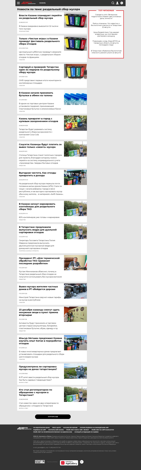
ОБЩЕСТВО (22, 165)
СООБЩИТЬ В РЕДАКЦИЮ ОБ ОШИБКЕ (86, 432)
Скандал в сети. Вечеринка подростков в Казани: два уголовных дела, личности (106, 16)
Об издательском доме (41, 427)
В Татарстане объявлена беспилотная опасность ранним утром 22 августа (106, 52)
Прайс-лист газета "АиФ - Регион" (77, 430)
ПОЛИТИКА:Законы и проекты (29, 251)
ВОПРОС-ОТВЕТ (23, 382)
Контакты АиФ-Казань (56, 430)
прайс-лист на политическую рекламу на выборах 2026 (52, 432)
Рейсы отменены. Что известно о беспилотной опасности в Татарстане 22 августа (106, 25)
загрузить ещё (53, 416)
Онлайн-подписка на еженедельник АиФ (94, 427)
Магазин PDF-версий (70, 427)
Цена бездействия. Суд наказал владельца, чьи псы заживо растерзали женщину (106, 34)
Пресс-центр (56, 427)
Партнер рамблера (52, 461)
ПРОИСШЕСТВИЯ (24, 31)
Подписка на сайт (39, 430)
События (22, 59)
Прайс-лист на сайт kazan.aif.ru (103, 430)
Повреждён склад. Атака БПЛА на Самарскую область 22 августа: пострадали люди (106, 43)
